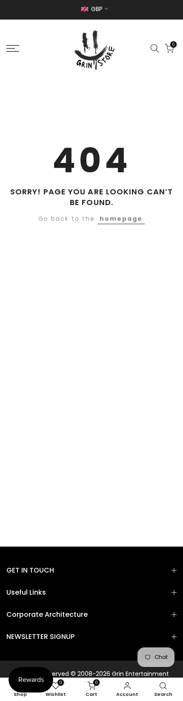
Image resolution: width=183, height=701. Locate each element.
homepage (121, 218)
